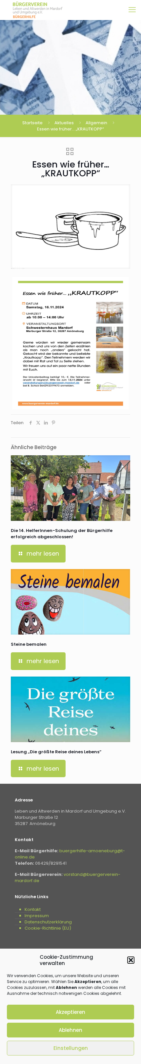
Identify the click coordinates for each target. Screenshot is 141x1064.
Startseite (32, 123)
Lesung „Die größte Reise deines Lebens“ (56, 752)
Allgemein (96, 123)
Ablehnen (70, 1030)
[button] (131, 960)
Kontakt (33, 909)
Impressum (37, 916)
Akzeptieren (70, 1012)
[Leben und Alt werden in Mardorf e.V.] (37, 10)
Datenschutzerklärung (48, 922)
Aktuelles (64, 123)
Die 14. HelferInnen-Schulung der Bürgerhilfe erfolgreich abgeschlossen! (61, 533)
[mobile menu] (132, 9)
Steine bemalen (29, 644)
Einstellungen (70, 1048)
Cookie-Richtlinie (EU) (48, 928)
